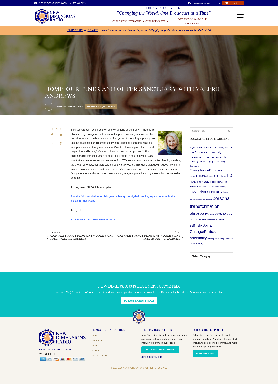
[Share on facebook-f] (52, 135)
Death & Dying (206, 161)
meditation (198, 191)
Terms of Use (64, 349)
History (205, 181)
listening (223, 187)
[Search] (229, 130)
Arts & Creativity (217, 148)
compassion (196, 157)
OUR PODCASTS (155, 21)
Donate (93, 30)
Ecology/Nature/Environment (207, 170)
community (213, 152)
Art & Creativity (203, 147)
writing (199, 243)
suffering (210, 239)
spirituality (198, 238)
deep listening (219, 162)
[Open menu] (240, 16)
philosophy (199, 213)
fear (201, 175)
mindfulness (213, 191)
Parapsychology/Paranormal (201, 199)
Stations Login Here (152, 357)
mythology (225, 192)
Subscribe (75, 30)
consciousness (210, 157)
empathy (194, 176)
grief (216, 175)
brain (192, 152)
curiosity (194, 161)
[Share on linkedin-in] (52, 143)
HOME (150, 8)
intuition (194, 186)
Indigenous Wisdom (218, 182)
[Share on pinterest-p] (61, 143)
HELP (178, 8)
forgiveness (208, 176)
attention (228, 147)
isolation (216, 187)
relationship (194, 220)
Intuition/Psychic (205, 187)
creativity (221, 157)
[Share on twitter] (61, 135)
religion (202, 220)
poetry (211, 214)
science (222, 219)
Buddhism (200, 152)
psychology (223, 213)
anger (192, 147)
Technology (220, 239)
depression (194, 166)
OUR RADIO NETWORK (126, 21)
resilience (211, 220)
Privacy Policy (47, 349)
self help (196, 225)
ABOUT (164, 8)
